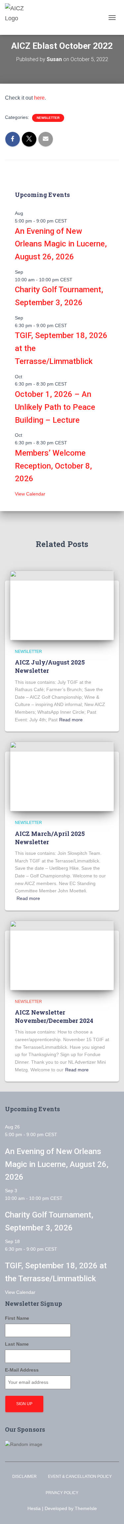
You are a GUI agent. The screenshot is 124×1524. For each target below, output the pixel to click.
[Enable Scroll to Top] (111, 1510)
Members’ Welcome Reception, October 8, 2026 (53, 466)
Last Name (17, 1344)
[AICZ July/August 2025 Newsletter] (62, 604)
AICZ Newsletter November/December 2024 (54, 1016)
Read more (71, 719)
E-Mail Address (22, 1370)
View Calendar (30, 493)
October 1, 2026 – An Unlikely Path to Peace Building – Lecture (55, 407)
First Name (17, 1318)
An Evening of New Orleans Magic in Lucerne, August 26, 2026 (61, 244)
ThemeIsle (86, 1508)
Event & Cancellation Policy (80, 1476)
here (39, 98)
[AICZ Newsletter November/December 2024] (62, 954)
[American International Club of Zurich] (21, 17)
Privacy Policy (62, 1492)
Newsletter (48, 118)
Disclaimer (24, 1476)
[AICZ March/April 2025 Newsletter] (62, 776)
